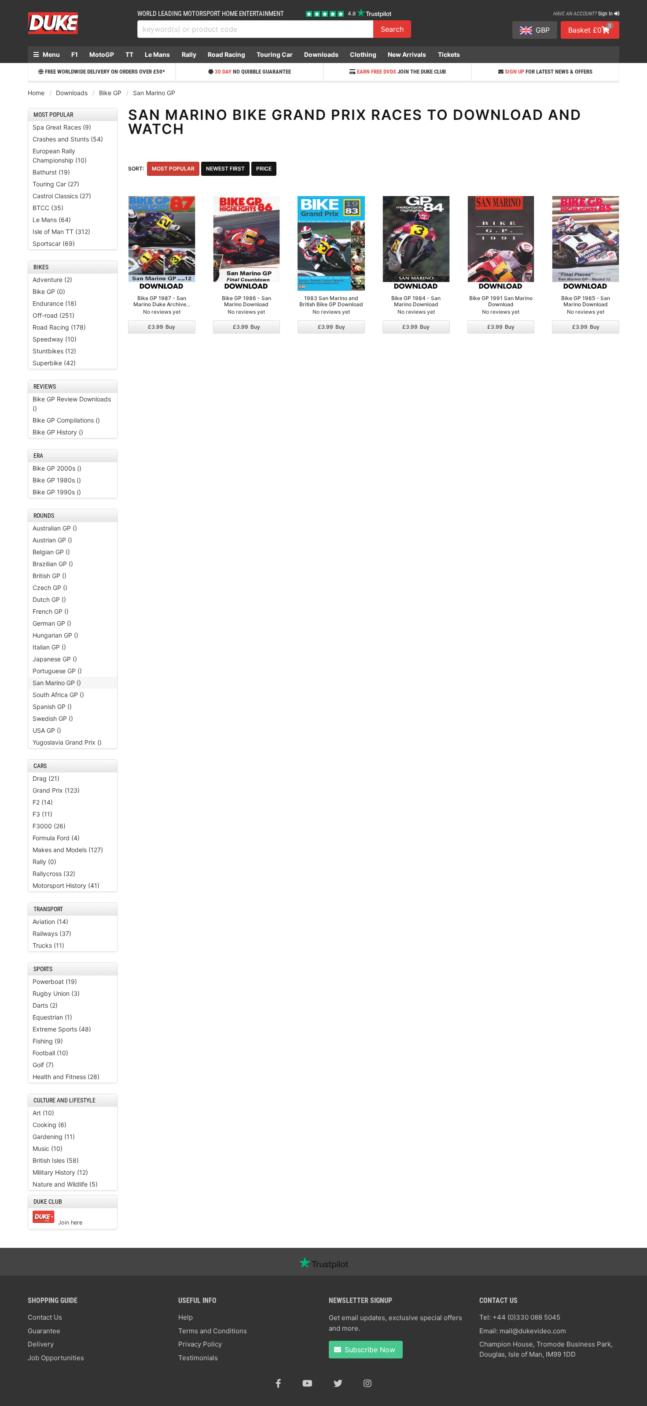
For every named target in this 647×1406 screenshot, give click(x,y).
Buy (161, 326)
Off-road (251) (53, 315)
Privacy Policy (200, 1344)
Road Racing (226, 54)
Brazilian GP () (53, 564)
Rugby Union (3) (56, 993)
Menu (50, 54)
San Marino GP (154, 92)
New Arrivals (407, 54)
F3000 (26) (49, 826)
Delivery (41, 1344)
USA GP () (47, 730)
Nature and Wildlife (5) (65, 1184)
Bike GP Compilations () (66, 420)
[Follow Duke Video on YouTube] (307, 1383)
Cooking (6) (49, 1124)
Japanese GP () (55, 659)
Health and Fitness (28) (66, 1076)
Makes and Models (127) (68, 849)
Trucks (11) (48, 945)
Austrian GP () (52, 540)
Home (36, 92)
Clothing (363, 54)
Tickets (449, 54)
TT (129, 54)
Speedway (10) (55, 339)
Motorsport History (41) (66, 885)
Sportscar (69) (54, 243)
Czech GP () (50, 587)
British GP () (49, 575)
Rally (189, 54)
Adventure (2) (52, 279)
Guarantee (44, 1331)
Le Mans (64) (52, 219)
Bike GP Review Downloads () (72, 403)
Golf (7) (43, 1064)
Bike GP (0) (49, 291)
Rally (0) (44, 861)
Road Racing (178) (59, 327)
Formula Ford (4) (56, 838)
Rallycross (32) (54, 873)
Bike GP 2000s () (57, 468)
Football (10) (50, 1053)
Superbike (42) (54, 363)
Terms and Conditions (212, 1331)
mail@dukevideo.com (533, 1331)
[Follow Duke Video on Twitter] (338, 1383)
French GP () (51, 611)
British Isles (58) (56, 1160)
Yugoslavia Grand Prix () (67, 742)
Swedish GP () (53, 718)
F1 (74, 54)
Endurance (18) (55, 303)
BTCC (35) (48, 207)
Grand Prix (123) (56, 790)
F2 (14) (43, 802)
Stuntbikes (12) (54, 351)
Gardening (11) (54, 1136)
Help (185, 1317)
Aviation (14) (50, 921)
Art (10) (43, 1113)
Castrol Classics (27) (62, 196)
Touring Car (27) (56, 184)
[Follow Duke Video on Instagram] (367, 1383)
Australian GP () (55, 528)
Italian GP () (49, 647)
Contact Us (45, 1317)
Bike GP (110, 92)
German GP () (52, 623)
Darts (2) (45, 1005)
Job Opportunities (56, 1358)
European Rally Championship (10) (60, 155)
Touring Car (275, 54)
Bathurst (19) (51, 172)
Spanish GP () (52, 706)
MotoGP (101, 54)
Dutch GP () (49, 599)
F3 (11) (42, 814)
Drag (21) (46, 778)
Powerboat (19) (55, 981)
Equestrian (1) (52, 1017)
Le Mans (157, 54)
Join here (70, 1222)
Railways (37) (52, 933)
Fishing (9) (48, 1041)
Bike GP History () (58, 432)
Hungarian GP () (55, 635)
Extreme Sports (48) (62, 1029)
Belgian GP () (51, 552)
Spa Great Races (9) (62, 127)
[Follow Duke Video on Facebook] (278, 1383)
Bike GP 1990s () (57, 492)
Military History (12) (60, 1172)
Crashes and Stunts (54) (68, 139)
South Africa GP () (58, 694)
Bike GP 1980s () (57, 480)
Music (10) (47, 1148)
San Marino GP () (57, 682)
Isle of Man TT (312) (61, 231)
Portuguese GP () (57, 671)
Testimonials (198, 1358)
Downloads (321, 54)
